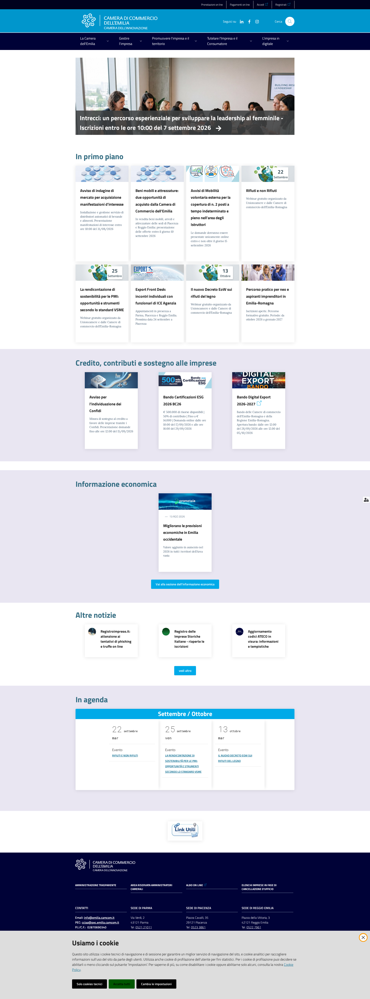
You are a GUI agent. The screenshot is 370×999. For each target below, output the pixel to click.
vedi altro (185, 670)
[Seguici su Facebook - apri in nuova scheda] (248, 21)
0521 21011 (143, 927)
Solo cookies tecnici (89, 984)
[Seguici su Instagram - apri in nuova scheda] (255, 21)
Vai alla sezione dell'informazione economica (185, 584)
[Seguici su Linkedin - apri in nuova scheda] (240, 21)
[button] (289, 21)
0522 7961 (253, 927)
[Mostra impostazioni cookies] (366, 499)
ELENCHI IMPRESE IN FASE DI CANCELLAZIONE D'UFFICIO (259, 887)
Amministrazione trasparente (95, 885)
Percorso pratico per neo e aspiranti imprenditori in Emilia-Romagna (267, 296)
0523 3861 (198, 927)
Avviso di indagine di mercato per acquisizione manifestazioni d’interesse (102, 197)
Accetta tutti (121, 984)
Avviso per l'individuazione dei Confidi (105, 404)
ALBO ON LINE (194, 885)
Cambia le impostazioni (156, 984)
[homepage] (119, 21)
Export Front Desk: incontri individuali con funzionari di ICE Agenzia (155, 296)
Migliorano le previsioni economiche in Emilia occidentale (182, 532)
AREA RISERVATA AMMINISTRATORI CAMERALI (151, 887)
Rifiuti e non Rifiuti (261, 191)
